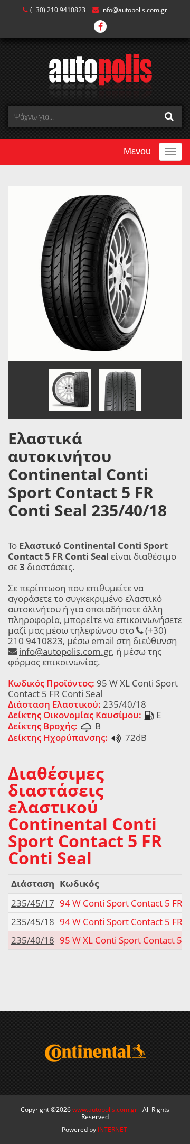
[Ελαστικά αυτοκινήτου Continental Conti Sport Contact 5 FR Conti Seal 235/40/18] (95, 273)
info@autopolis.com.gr (134, 9)
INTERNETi (113, 1129)
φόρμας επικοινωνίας (53, 662)
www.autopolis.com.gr (104, 1109)
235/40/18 (32, 940)
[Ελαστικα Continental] (95, 1053)
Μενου (137, 151)
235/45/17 (32, 903)
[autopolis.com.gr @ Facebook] (100, 27)
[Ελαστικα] (95, 76)
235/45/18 (32, 922)
